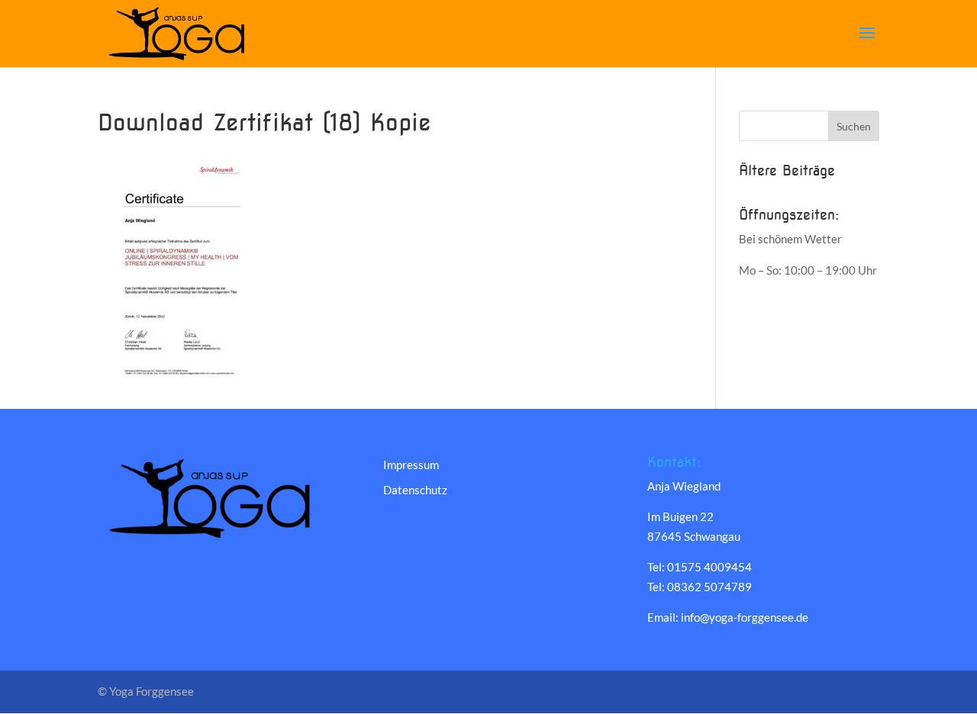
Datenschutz (415, 490)
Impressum (411, 464)
